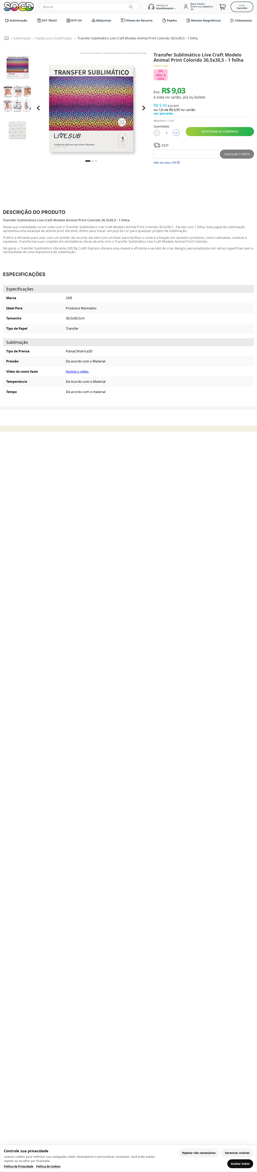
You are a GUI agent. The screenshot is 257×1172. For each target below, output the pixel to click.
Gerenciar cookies (237, 1153)
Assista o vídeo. (77, 371)
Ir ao (242, 7)
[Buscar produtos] (131, 6)
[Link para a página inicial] (6, 38)
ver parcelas (163, 113)
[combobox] (89, 7)
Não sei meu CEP (165, 162)
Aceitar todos (240, 1164)
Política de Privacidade (18, 1166)
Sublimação (22, 38)
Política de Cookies (48, 1166)
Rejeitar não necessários (199, 1153)
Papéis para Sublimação (54, 38)
